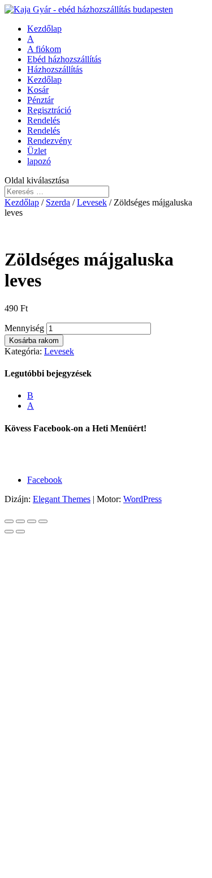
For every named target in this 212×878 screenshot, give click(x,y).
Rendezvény (49, 140)
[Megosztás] (20, 521)
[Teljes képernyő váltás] (31, 521)
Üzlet (36, 151)
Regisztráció (49, 110)
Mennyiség (24, 328)
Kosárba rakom (34, 340)
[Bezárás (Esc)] (9, 521)
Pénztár (40, 100)
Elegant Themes (61, 499)
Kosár (38, 90)
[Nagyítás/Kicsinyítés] (42, 521)
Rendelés (43, 120)
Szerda (58, 202)
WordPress (142, 499)
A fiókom (44, 49)
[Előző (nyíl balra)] (9, 531)
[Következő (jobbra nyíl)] (20, 531)
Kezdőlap (44, 28)
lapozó (39, 161)
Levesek (92, 202)
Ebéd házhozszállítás (64, 59)
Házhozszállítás (55, 69)
